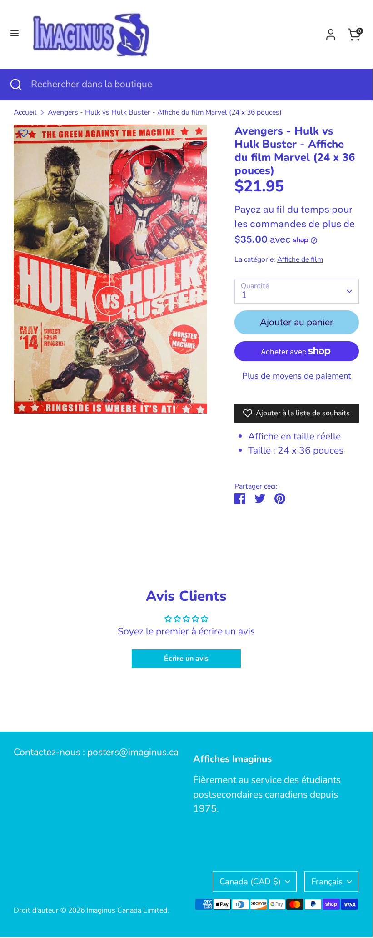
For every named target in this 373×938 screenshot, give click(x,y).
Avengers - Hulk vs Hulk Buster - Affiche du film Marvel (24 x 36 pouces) (165, 112)
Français (327, 881)
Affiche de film (300, 259)
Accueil (25, 112)
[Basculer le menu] (14, 34)
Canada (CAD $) (250, 881)
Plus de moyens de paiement (296, 375)
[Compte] (331, 32)
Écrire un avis (186, 659)
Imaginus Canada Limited (126, 910)
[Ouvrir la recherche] (15, 84)
